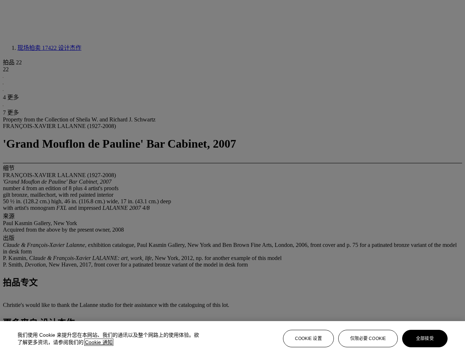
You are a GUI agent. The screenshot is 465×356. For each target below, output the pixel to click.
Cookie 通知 (99, 342)
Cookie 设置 (308, 338)
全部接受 (424, 338)
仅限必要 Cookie (368, 338)
